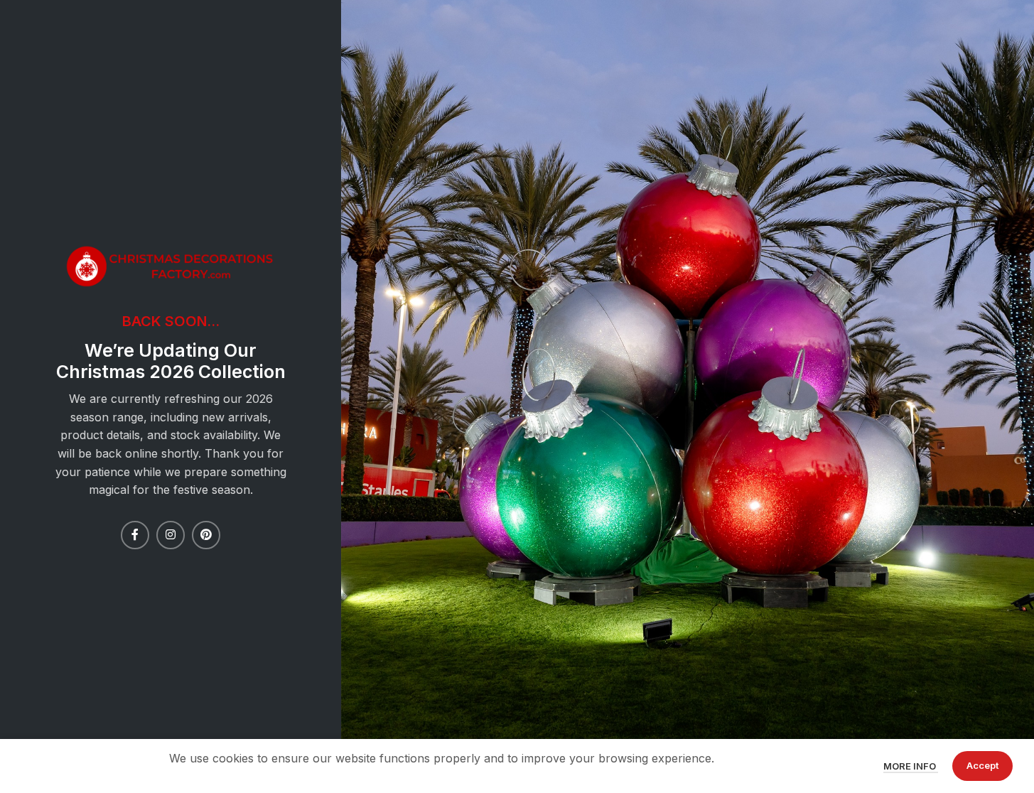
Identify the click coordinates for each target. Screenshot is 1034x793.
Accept (982, 765)
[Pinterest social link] (206, 535)
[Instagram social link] (170, 535)
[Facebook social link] (135, 535)
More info (910, 766)
